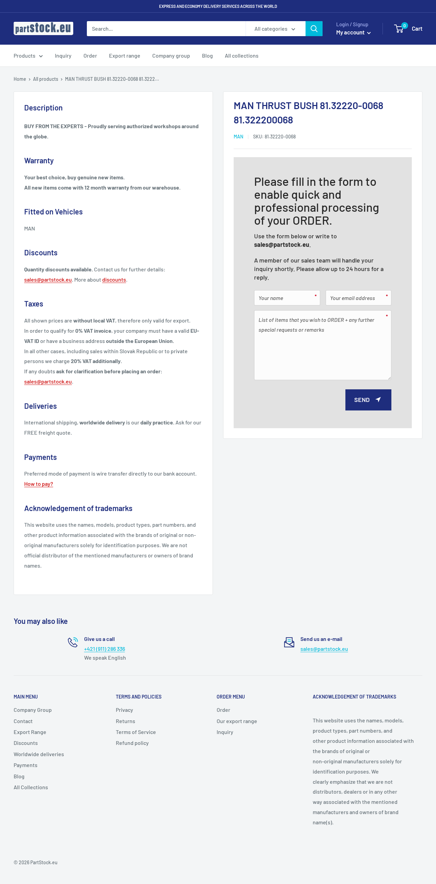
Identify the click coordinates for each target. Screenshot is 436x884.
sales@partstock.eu (281, 244)
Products (24, 55)
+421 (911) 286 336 (104, 648)
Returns (125, 721)
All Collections (31, 787)
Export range (124, 55)
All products (45, 79)
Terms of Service (136, 732)
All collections (242, 55)
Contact (23, 721)
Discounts (26, 742)
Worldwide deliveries (39, 754)
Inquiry (63, 55)
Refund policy (132, 742)
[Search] (314, 28)
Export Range (30, 732)
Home (20, 79)
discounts (114, 279)
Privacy (124, 709)
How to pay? (38, 483)
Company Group (33, 709)
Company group (171, 55)
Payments (25, 765)
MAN (238, 136)
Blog (207, 55)
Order (90, 55)
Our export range (237, 721)
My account (350, 32)
